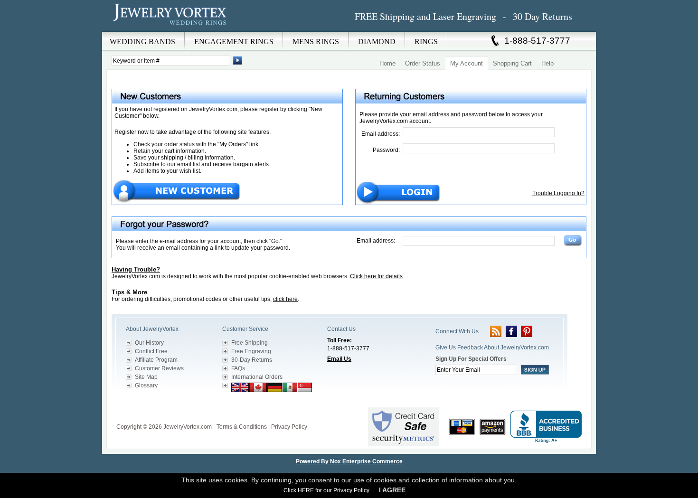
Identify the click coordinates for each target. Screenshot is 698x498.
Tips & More (129, 292)
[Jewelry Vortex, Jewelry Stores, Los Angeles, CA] (546, 427)
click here (285, 299)
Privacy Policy (289, 426)
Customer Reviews (159, 368)
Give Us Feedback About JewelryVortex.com (492, 347)
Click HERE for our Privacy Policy (326, 490)
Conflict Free (151, 351)
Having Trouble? (136, 269)
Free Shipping (249, 343)
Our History (149, 343)
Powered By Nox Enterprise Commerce (349, 461)
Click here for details (376, 276)
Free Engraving (251, 351)
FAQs (238, 368)
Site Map (146, 377)
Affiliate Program (156, 360)
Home (387, 63)
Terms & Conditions (242, 426)
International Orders (257, 377)
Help (547, 63)
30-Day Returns (251, 360)
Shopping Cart (512, 63)
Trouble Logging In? (558, 193)
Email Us (339, 359)
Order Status (422, 63)
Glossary (146, 385)
